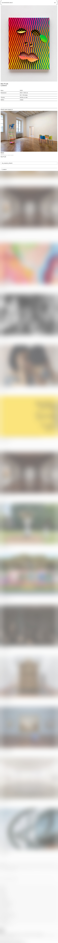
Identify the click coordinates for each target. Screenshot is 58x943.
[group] (29, 43)
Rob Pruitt (4, 84)
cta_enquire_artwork (7, 163)
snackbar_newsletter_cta (50, 941)
